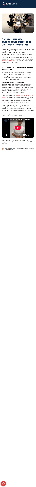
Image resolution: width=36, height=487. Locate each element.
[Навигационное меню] (33, 3)
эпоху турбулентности (8, 60)
